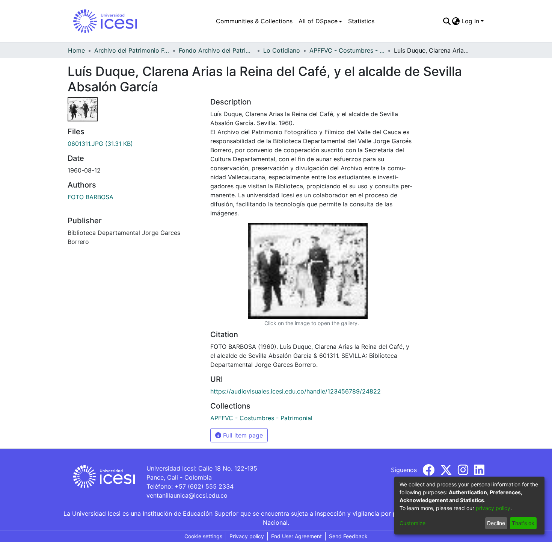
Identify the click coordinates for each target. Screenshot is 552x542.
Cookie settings (203, 536)
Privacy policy (246, 536)
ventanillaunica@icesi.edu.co (187, 495)
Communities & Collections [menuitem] (254, 21)
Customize (412, 523)
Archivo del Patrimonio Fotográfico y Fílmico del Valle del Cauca (131, 50)
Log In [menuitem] (470, 21)
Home (76, 50)
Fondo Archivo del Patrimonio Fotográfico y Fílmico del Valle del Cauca (216, 50)
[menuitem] (320, 21)
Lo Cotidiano (281, 50)
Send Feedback (348, 536)
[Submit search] (446, 21)
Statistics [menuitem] (361, 21)
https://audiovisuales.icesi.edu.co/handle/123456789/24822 (295, 391)
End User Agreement (296, 536)
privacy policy (493, 508)
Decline (496, 523)
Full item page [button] (242, 435)
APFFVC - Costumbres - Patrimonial (347, 50)
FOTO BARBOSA (90, 197)
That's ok (523, 523)
